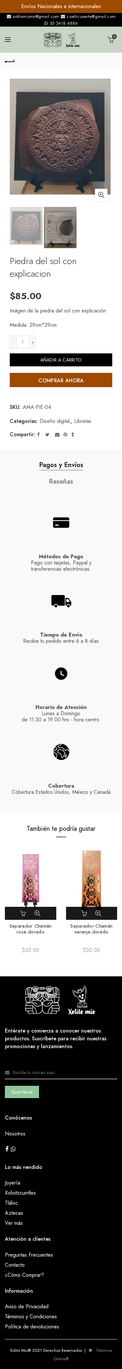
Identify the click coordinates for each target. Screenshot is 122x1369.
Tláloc (11, 1203)
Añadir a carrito (61, 360)
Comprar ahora (61, 380)
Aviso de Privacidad (26, 1306)
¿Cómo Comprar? (24, 1275)
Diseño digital (55, 421)
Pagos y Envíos (61, 465)
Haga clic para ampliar (101, 195)
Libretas (82, 421)
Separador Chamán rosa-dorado (30, 929)
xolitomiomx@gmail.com (35, 16)
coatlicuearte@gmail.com (90, 16)
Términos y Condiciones (31, 1316)
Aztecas (14, 1213)
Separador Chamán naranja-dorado (91, 929)
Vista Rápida (37, 913)
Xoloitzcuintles (20, 1193)
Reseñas (61, 481)
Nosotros (15, 1133)
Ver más (14, 1223)
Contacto (15, 1265)
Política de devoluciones (32, 1326)
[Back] (10, 60)
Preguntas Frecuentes (29, 1255)
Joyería (12, 1182)
